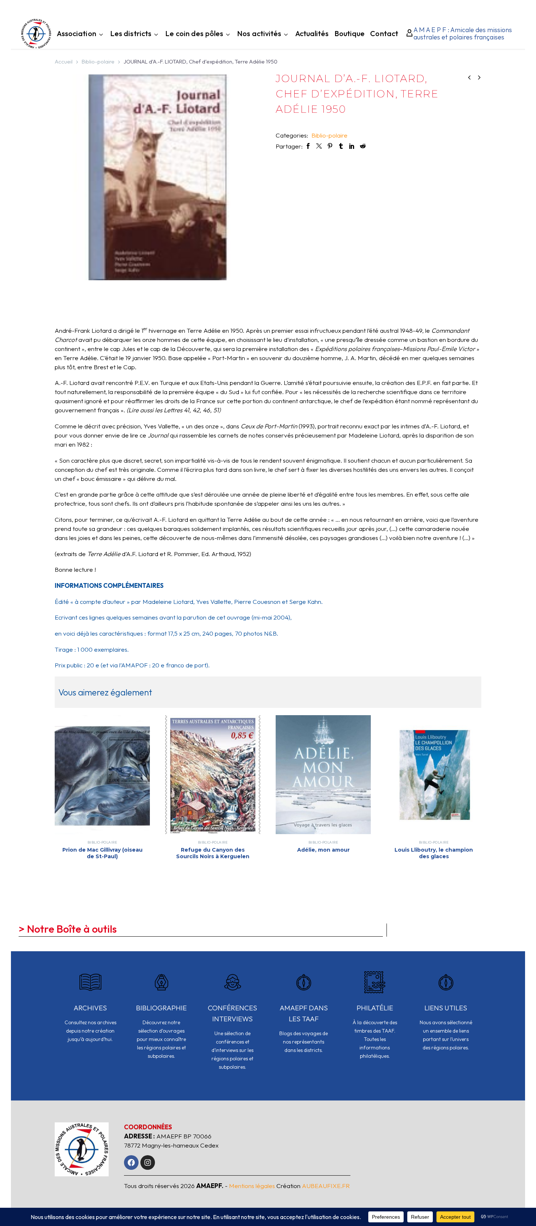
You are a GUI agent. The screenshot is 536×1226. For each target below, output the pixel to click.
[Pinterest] (330, 146)
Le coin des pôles (194, 34)
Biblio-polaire (98, 61)
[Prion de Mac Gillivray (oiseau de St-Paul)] (102, 774)
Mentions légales (252, 1186)
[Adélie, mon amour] (323, 774)
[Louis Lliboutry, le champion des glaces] (433, 774)
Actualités (312, 34)
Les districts (130, 34)
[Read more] (90, 1012)
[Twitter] (319, 146)
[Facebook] (308, 146)
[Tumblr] (340, 146)
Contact (384, 34)
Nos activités (259, 34)
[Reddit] (362, 146)
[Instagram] (147, 1162)
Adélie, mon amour (323, 850)
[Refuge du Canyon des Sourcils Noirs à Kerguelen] (212, 774)
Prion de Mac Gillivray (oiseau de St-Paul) (102, 853)
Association (76, 34)
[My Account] (407, 33)
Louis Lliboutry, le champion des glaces (434, 853)
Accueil (64, 61)
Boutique (349, 34)
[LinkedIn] (351, 146)
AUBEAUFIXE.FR (326, 1186)
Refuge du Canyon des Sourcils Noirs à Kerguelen (212, 853)
